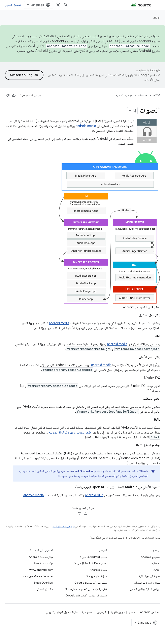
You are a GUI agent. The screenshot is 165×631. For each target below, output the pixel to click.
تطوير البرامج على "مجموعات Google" (86, 589)
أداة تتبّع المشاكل (45, 589)
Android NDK (94, 495)
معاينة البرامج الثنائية (149, 576)
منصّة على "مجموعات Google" (90, 582)
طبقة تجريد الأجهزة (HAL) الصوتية (69, 433)
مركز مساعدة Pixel (43, 563)
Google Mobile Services (38, 576)
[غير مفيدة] (8, 95)
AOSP (156, 95)
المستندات (143, 95)
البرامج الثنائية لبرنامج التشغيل (145, 589)
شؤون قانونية (117, 612)
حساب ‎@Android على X (93, 557)
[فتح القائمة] (157, 5)
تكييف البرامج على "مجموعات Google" (86, 595)
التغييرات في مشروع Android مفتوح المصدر (45, 51)
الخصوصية (87, 612)
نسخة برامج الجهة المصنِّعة (147, 582)
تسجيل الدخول (13, 5)
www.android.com (41, 570)
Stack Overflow (43, 582)
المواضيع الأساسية (124, 95)
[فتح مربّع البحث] (65, 4)
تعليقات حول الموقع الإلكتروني (62, 612)
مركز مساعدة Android (41, 557)
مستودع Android (150, 557)
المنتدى (132, 612)
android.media (86, 126)
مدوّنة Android (98, 570)
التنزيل (156, 570)
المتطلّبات (155, 563)
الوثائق (156, 17)
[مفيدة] (14, 95)
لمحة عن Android (150, 612)
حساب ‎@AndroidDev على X (90, 563)
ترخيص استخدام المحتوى (62, 526)
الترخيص (101, 612)
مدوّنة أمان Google (96, 576)
